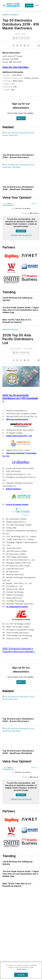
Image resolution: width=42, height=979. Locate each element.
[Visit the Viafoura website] (34, 213)
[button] (4, 5)
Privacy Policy (21, 969)
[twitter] (21, 45)
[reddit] (25, 45)
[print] (39, 45)
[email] (28, 45)
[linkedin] (17, 45)
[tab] (8, 203)
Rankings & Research (10, 15)
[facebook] (14, 45)
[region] (21, 209)
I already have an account (21, 235)
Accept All (21, 975)
